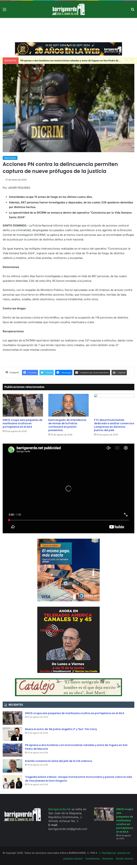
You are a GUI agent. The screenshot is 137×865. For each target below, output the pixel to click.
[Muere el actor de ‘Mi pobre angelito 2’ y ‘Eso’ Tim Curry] (12, 734)
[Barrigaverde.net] (68, 9)
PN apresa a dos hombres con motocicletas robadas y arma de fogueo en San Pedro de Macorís (74, 60)
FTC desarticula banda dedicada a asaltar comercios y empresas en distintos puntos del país (114, 425)
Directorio (107, 858)
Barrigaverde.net (60, 809)
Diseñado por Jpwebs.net (116, 852)
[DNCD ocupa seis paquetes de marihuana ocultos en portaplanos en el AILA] (23, 405)
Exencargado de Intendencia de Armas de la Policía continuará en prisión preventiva (67, 425)
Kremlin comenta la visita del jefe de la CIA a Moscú (58, 761)
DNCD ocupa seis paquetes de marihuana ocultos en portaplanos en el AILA (22, 423)
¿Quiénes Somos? (73, 858)
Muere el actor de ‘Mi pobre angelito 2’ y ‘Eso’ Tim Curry (61, 729)
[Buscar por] (132, 11)
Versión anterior (124, 858)
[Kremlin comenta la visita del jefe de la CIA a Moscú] (12, 766)
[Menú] (4, 11)
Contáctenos (92, 858)
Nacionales (10, 157)
